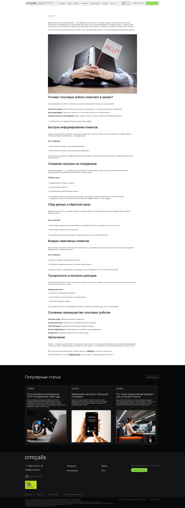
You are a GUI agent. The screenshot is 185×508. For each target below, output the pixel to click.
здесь (89, 121)
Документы (28, 494)
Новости (112, 3)
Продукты (62, 3)
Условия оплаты (53, 494)
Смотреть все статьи (152, 377)
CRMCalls (90, 351)
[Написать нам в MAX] (128, 3)
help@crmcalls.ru (32, 470)
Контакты (105, 3)
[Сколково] (31, 485)
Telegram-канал (74, 354)
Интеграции (84, 3)
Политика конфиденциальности (73, 494)
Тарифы (76, 3)
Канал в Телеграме (36, 476)
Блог (103, 470)
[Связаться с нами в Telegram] (123, 3)
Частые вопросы (95, 3)
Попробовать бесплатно (139, 470)
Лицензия (40, 494)
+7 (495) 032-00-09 (137, 3)
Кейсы (69, 3)
